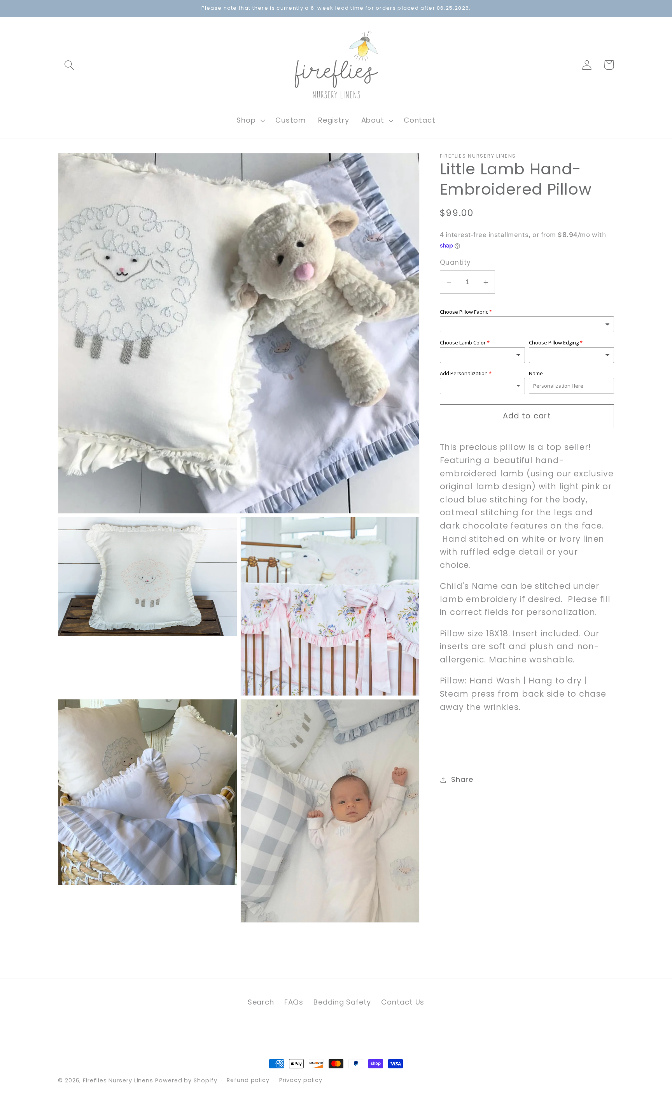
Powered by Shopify (186, 1080)
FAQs (293, 1002)
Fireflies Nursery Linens (118, 1080)
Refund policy (248, 1080)
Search (261, 1002)
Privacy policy (300, 1080)
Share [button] (462, 780)
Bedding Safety (342, 1002)
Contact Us (402, 1002)
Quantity (455, 262)
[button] (69, 65)
